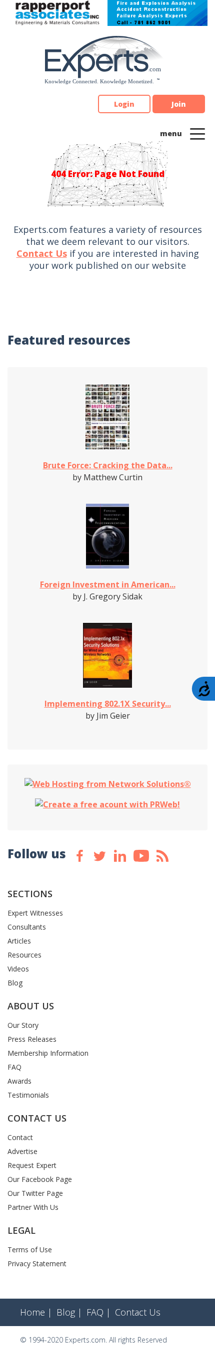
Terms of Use (30, 1249)
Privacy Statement (37, 1263)
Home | (36, 1312)
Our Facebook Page (40, 1179)
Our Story (23, 1025)
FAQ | (98, 1312)
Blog (15, 982)
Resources (25, 955)
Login (124, 104)
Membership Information (48, 1053)
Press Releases (32, 1039)
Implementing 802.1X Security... (107, 703)
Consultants (27, 927)
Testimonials (28, 1095)
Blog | (69, 1312)
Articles (19, 941)
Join (179, 104)
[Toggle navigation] (197, 133)
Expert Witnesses (35, 913)
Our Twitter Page (35, 1193)
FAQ (15, 1067)
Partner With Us (33, 1207)
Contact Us (41, 253)
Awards (20, 1081)
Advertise (23, 1151)
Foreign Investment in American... (108, 584)
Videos (18, 968)
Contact (20, 1137)
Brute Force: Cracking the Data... (107, 465)
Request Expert (32, 1165)
